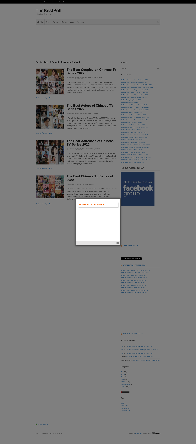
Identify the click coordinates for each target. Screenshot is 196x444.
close (117, 243)
